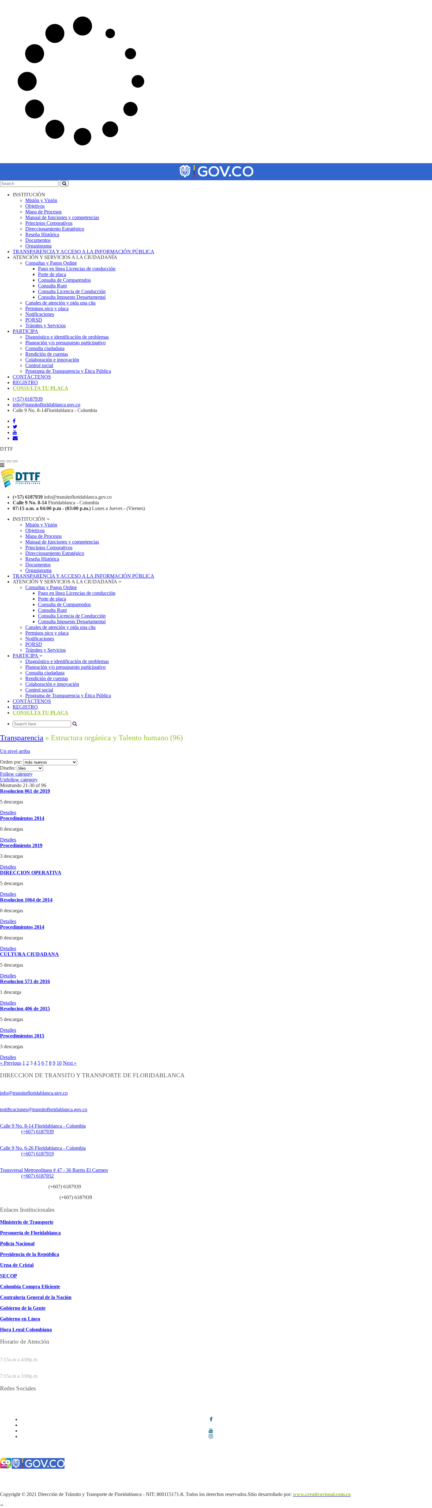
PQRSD (33, 320)
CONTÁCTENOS (32, 376)
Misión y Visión (41, 200)
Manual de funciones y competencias (62, 217)
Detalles (8, 812)
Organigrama (38, 246)
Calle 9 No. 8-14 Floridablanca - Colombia (43, 1126)
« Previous (10, 1063)
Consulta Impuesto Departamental (72, 297)
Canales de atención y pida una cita (60, 302)
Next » (70, 1063)
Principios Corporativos (48, 223)
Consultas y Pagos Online (51, 263)
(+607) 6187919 (37, 1153)
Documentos (38, 240)
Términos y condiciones (24, 1477)
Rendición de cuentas (46, 354)
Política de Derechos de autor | (373, 1477)
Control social (39, 365)
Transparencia (21, 738)
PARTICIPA (25, 331)
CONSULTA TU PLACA (40, 388)
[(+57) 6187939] (2, 461)
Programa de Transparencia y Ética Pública (68, 371)
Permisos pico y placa (47, 308)
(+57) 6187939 (28, 399)
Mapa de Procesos (43, 211)
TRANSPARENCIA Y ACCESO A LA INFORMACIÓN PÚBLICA (83, 251)
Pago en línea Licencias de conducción (76, 268)
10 (59, 1063)
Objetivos (35, 206)
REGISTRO (25, 382)
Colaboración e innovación (52, 359)
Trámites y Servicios (45, 325)
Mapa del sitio (34, 1483)
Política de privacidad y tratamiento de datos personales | (285, 1477)
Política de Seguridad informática (193, 1477)
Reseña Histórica (42, 234)
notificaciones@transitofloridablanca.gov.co (43, 1109)
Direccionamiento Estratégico (54, 228)
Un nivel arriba (15, 751)
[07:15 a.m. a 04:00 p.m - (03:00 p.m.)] (15, 461)
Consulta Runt (52, 285)
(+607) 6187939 (37, 1131)
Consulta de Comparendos (64, 280)
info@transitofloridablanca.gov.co (46, 404)
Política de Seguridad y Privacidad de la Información (103, 1477)
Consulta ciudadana (45, 348)
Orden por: (11, 762)
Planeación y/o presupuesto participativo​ (65, 342)
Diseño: (8, 768)
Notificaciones (39, 314)
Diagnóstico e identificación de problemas (67, 337)
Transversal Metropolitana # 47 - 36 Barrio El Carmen (54, 1170)
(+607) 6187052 (37, 1176)
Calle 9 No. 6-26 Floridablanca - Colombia (43, 1148)
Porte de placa (52, 274)
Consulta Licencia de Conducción (72, 291)
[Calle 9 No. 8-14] (8, 461)
